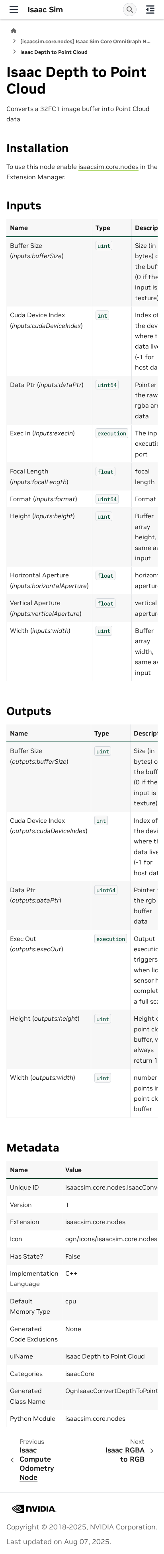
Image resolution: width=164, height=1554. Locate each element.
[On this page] (150, 9)
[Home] (13, 31)
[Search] (130, 9)
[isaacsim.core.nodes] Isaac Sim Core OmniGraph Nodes (86, 41)
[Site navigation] (13, 9)
